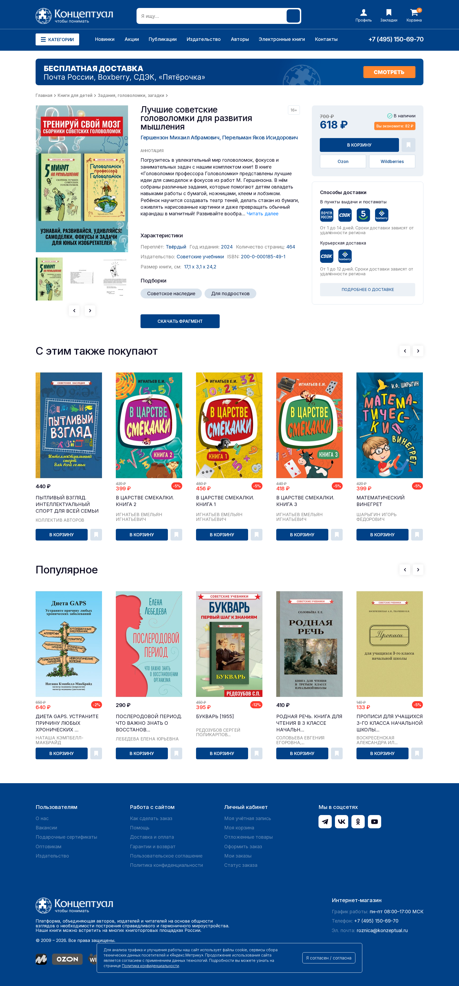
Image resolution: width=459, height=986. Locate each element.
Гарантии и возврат (153, 846)
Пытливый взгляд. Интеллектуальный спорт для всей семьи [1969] (67, 504)
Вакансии (46, 827)
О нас (42, 818)
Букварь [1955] (215, 716)
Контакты (326, 39)
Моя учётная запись (247, 818)
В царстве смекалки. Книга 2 (145, 501)
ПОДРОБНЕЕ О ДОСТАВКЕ (368, 289)
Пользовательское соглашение (166, 856)
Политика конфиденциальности (166, 865)
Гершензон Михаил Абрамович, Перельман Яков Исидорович (219, 137)
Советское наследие (171, 293)
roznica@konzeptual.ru (382, 930)
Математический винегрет (380, 501)
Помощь (140, 827)
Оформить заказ (243, 846)
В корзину (359, 145)
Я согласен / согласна (328, 958)
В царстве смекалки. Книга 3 (305, 501)
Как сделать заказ (151, 818)
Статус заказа (240, 865)
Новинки (104, 39)
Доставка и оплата (152, 837)
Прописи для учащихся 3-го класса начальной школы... (389, 723)
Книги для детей (75, 95)
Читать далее (262, 213)
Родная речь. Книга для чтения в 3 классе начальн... (309, 723)
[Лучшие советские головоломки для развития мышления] (82, 178)
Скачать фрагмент (180, 321)
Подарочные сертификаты (66, 837)
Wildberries (392, 161)
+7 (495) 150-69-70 (395, 39)
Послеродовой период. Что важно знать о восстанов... (149, 723)
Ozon (343, 161)
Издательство (204, 39)
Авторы (240, 39)
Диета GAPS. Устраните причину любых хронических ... (67, 723)
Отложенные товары (248, 837)
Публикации (163, 39)
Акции (132, 39)
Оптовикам (48, 846)
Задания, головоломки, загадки (131, 95)
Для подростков (230, 293)
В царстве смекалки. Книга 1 (225, 501)
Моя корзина (239, 827)
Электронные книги (282, 39)
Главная (44, 95)
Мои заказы (238, 856)
